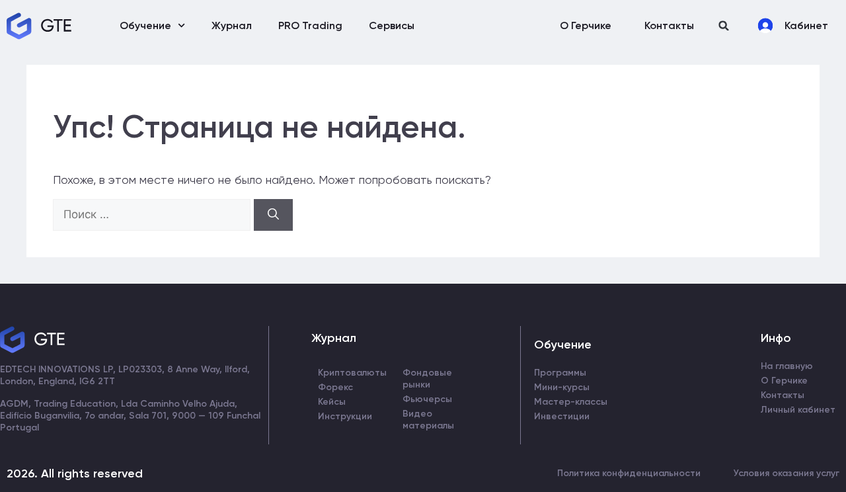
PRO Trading (310, 25)
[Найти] (273, 215)
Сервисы (391, 25)
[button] (724, 25)
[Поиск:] (153, 214)
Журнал (232, 25)
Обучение (145, 25)
